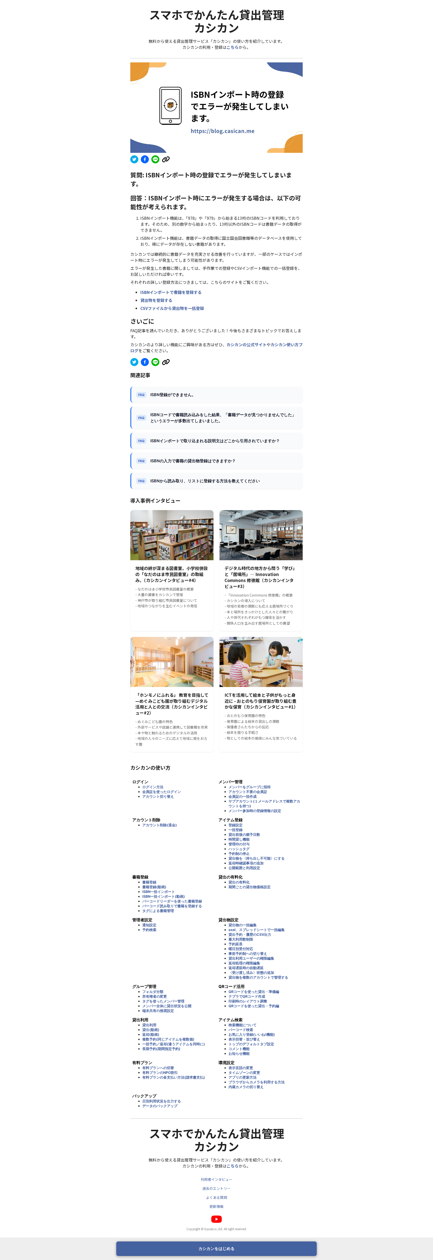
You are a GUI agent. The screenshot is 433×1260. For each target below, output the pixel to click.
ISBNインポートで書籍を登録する (171, 292)
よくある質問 (216, 1197)
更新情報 (216, 1206)
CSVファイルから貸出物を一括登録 (172, 308)
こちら (233, 47)
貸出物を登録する (156, 300)
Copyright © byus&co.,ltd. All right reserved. (216, 1229)
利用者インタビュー (216, 1179)
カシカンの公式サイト (247, 344)
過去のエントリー (216, 1188)
